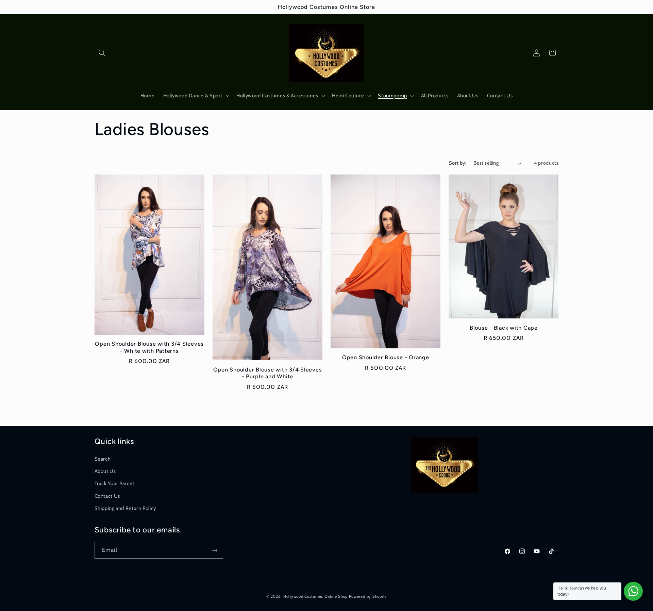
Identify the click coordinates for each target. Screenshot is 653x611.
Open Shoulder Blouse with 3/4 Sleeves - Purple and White (267, 373)
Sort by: (457, 163)
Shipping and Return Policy (125, 508)
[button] (102, 53)
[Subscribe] (214, 550)
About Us (105, 471)
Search (103, 459)
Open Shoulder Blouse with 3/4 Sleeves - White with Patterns (149, 347)
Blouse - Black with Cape (504, 328)
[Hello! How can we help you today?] (633, 591)
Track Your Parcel (114, 483)
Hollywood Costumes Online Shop (315, 596)
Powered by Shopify (368, 596)
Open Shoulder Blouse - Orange (385, 357)
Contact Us (107, 496)
